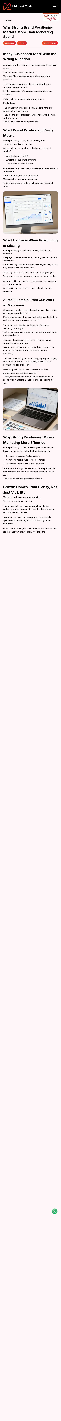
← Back (7, 20)
